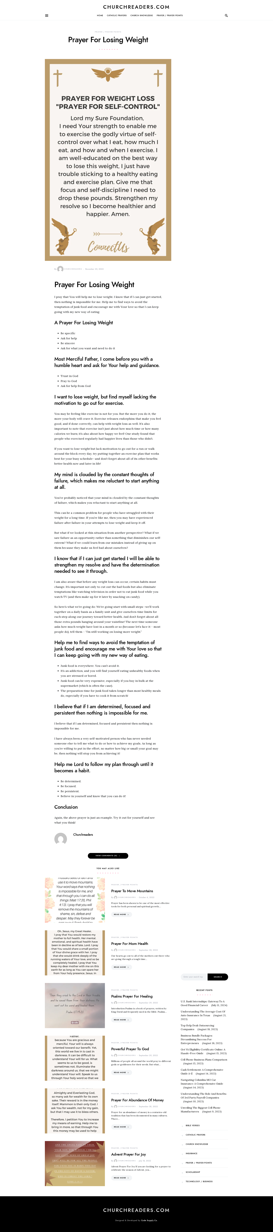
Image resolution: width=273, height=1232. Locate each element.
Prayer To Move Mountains (132, 890)
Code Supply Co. (149, 1220)
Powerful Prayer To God (130, 1049)
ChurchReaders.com (136, 6)
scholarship (193, 1172)
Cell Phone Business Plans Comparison (204, 1059)
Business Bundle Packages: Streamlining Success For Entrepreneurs (197, 1039)
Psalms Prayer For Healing (131, 996)
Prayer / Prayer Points (170, 15)
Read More (120, 914)
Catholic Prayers (117, 15)
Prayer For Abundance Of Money (137, 1100)
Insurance (191, 1153)
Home (100, 15)
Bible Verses (193, 1125)
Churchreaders (73, 269)
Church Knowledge (141, 15)
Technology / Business (199, 1181)
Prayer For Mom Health (129, 943)
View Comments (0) (106, 855)
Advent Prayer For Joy (128, 1154)
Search (218, 977)
